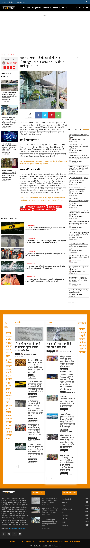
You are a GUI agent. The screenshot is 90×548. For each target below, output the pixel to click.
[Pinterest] (51, 115)
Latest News (10, 54)
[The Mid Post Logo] (10, 7)
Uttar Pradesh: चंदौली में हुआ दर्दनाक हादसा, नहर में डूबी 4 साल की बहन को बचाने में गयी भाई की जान (45, 267)
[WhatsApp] (58, 115)
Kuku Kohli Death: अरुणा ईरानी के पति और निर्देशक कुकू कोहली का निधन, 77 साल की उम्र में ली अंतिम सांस (79, 223)
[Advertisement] (47, 32)
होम (2, 54)
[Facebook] (76, 7)
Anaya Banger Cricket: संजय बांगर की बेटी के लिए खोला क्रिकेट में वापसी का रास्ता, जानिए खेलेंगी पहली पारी (9, 174)
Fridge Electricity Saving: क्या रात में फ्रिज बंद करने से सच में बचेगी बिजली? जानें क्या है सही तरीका (79, 189)
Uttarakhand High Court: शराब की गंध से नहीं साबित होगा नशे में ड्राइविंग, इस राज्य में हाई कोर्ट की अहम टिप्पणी (67, 441)
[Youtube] (87, 7)
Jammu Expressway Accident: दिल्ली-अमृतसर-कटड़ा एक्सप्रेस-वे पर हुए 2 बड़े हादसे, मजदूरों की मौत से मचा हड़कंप (9, 121)
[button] (86, 2)
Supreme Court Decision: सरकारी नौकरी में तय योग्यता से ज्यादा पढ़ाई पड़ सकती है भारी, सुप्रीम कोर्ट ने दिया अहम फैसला (78, 279)
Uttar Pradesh (30, 225)
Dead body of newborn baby (36, 207)
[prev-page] (69, 301)
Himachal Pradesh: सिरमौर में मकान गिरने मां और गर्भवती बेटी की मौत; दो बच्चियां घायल (67, 401)
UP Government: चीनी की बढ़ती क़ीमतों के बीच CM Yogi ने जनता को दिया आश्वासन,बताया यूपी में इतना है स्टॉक (45, 280)
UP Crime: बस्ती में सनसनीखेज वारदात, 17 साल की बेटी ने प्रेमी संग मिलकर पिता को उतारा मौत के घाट (45, 229)
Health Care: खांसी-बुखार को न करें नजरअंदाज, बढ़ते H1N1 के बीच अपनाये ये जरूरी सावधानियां (79, 212)
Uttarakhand (50, 350)
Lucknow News (26, 210)
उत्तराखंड (49, 322)
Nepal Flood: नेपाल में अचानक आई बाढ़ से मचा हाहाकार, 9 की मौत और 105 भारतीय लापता (9, 95)
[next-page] (73, 301)
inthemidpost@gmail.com (17, 528)
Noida (17, 354)
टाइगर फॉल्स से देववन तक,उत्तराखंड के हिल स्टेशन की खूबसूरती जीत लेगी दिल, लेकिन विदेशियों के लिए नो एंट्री (67, 420)
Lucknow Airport (55, 207)
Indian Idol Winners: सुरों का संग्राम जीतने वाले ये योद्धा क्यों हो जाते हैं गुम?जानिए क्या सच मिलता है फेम (9, 147)
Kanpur (31, 375)
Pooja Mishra (6, 100)
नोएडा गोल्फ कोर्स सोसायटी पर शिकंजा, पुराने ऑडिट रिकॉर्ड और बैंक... (27, 347)
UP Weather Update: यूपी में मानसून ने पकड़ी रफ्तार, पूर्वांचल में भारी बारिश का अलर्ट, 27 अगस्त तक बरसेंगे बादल (45, 242)
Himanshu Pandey (11, 63)
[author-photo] (70, 139)
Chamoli (62, 392)
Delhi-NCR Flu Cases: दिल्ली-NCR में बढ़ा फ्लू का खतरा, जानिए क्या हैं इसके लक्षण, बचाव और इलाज (78, 291)
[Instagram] (79, 7)
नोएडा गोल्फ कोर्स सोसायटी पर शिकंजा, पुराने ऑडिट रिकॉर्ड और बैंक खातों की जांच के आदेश (79, 136)
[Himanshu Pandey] (4, 63)
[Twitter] (83, 7)
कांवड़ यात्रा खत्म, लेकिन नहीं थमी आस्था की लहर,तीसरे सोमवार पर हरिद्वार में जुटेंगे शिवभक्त (67, 362)
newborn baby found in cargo (45, 210)
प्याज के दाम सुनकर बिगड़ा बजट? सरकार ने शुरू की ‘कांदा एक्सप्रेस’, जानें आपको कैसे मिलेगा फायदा (78, 268)
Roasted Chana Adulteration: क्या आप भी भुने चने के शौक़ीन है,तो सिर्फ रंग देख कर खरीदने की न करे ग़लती (79, 201)
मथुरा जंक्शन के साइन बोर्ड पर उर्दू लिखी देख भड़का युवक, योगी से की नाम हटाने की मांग (45, 255)
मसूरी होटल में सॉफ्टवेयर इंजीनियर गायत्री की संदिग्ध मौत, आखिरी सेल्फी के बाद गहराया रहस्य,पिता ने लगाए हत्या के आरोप (67, 462)
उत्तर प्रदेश (18, 322)
